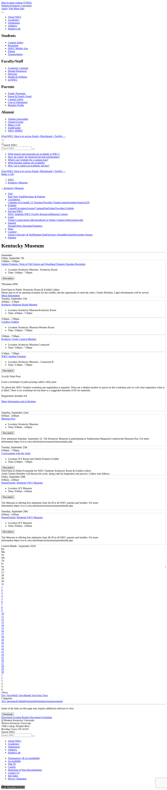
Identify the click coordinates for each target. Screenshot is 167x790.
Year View (42, 695)
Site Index (13, 775)
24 (2, 654)
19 (2, 639)
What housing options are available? (26, 162)
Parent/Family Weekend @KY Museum (22, 482)
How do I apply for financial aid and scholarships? (34, 157)
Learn (11, 217)
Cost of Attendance (18, 102)
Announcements (54, 701)
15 (2, 628)
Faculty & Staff (26, 234)
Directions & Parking (34, 196)
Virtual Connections (18, 220)
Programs (29, 701)
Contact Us (13, 772)
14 (2, 625)
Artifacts (68, 220)
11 (2, 616)
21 (2, 645)
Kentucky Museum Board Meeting (19, 304)
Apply (4, 8)
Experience (14, 199)
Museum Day (8, 418)
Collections (34, 220)
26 (2, 660)
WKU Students (16, 214)
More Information (10, 295)
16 (2, 631)
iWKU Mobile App (18, 48)
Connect (12, 231)
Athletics (12, 25)
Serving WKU (15, 211)
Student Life (14, 28)
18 (2, 636)
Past (46, 208)
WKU (11, 179)
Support (12, 223)
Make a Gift (14, 124)
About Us (13, 234)
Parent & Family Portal (19, 96)
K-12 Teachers (35, 202)
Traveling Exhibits (64, 208)
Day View (6, 695)
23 (2, 651)
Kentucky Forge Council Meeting (18, 339)
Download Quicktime (41, 717)
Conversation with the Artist (15, 453)
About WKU (14, 17)
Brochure (68, 234)
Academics (13, 20)
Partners (12, 237)
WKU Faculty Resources (37, 214)
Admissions (14, 22)
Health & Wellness (17, 76)
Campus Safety (15, 42)
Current (12, 208)
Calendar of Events (18, 202)
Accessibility (14, 761)
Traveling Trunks (51, 202)
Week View (18, 695)
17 (2, 634)
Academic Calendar (18, 68)
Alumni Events (15, 122)
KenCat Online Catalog (52, 220)
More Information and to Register (18, 401)
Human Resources (17, 71)
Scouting (72, 202)
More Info (19, 8)
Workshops (40, 701)
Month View (30, 695)
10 (2, 613)
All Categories (8, 701)
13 (2, 622)
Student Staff (40, 234)
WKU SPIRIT (15, 130)
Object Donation (23, 226)
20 (2, 642)
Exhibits (12, 205)
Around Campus (35, 208)
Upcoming (21, 208)
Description (8, 278)
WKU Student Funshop (13, 356)
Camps (64, 202)
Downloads (8, 714)
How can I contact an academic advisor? (28, 165)
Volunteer (37, 226)
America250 (83, 202)
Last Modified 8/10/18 (13, 787)
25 (2, 657)
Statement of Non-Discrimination (25, 770)
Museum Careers (59, 214)
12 (2, 619)
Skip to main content (12, 2)
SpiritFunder (14, 127)
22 (2, 648)
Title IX (12, 764)
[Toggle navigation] (2, 189)
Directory (13, 74)
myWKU (12, 79)
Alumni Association (18, 119)
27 (2, 663)
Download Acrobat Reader (15, 717)
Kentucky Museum (18, 182)
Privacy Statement (17, 778)
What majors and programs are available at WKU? (34, 154)
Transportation (15, 54)
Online (51, 208)
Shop (10, 228)
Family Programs (16, 93)
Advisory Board (55, 234)
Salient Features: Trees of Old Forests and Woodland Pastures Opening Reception (43, 264)
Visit (10, 8)
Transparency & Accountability (24, 758)
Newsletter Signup (82, 234)
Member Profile (16, 105)
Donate (11, 226)
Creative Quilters (10, 321)
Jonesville (78, 220)
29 (2, 669)
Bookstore (13, 45)
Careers (12, 767)
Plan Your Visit (15, 196)
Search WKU (9, 145)
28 (2, 666)
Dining (11, 51)
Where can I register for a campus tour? (28, 159)
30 (2, 672)
